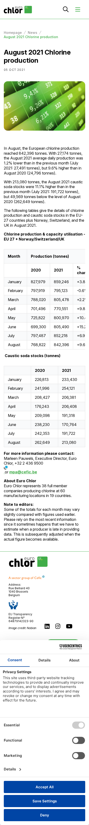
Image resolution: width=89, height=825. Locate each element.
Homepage (13, 33)
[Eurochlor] (18, 9)
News (32, 33)
